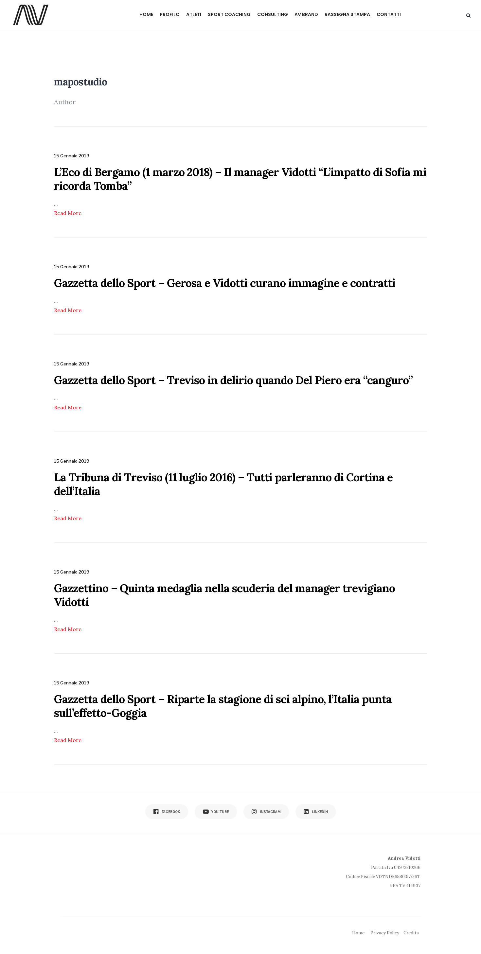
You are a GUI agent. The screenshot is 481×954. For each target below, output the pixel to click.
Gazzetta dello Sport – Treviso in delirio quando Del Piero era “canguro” (233, 380)
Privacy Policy (384, 933)
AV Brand (306, 14)
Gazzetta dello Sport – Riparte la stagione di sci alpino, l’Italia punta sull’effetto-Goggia (223, 706)
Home (146, 14)
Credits (411, 933)
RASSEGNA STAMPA (347, 14)
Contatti (389, 14)
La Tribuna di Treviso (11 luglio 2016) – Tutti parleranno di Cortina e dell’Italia (223, 484)
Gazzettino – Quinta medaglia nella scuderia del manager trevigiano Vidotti (224, 595)
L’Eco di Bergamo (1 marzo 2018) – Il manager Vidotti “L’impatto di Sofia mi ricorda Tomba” (240, 179)
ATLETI (193, 14)
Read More (67, 213)
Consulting (272, 14)
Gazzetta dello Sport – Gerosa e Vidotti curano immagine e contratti (224, 283)
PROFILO (170, 14)
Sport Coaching (229, 14)
